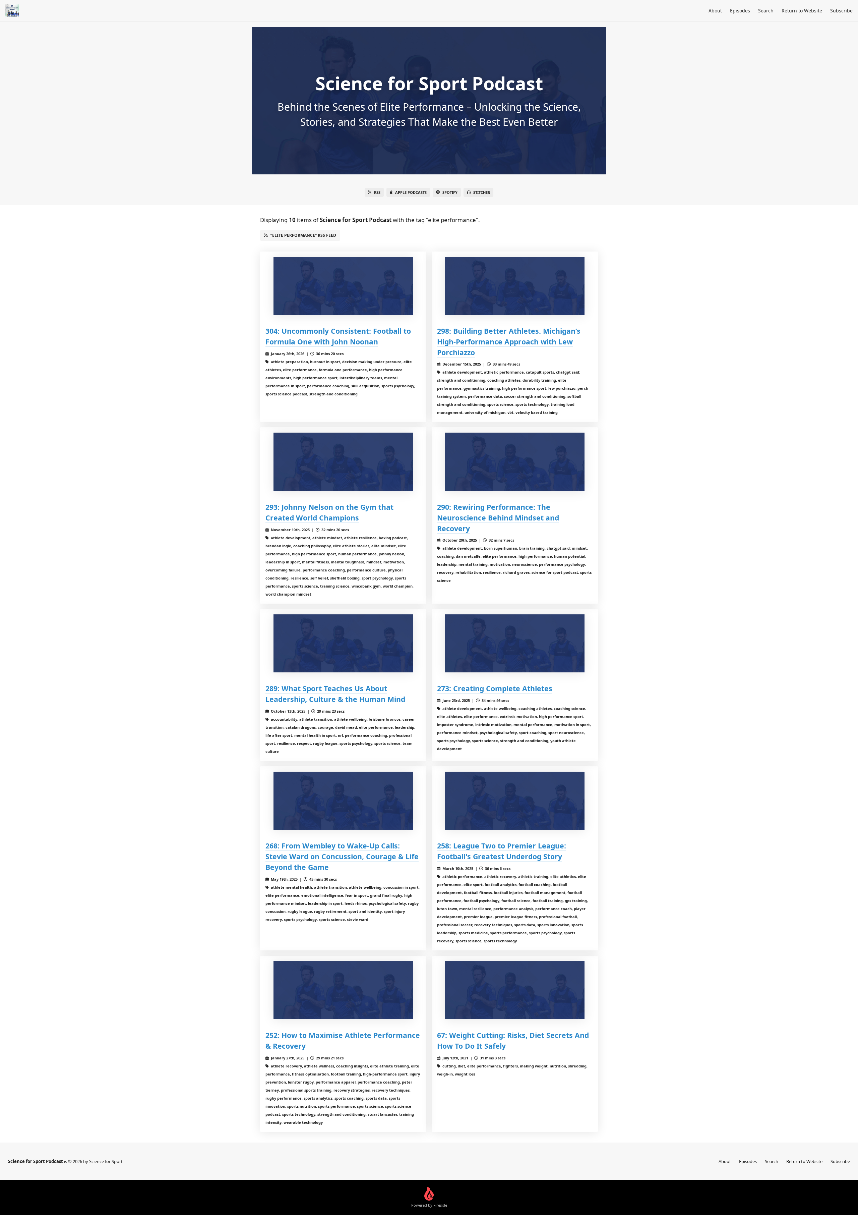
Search (766, 10)
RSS (377, 192)
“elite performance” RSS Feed (303, 235)
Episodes (740, 10)
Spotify (449, 192)
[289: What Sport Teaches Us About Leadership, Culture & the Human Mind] (343, 643)
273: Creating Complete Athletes (494, 688)
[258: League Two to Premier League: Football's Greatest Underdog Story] (515, 801)
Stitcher (481, 192)
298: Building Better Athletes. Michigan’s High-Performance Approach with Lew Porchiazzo (508, 341)
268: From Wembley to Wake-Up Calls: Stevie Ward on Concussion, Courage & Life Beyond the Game (342, 856)
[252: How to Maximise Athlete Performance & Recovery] (343, 990)
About (715, 10)
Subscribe (841, 10)
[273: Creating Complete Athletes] (515, 643)
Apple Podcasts (411, 192)
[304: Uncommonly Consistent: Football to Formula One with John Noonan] (343, 286)
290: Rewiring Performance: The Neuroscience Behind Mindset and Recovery (498, 517)
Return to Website (802, 10)
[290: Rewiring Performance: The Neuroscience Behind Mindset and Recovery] (515, 462)
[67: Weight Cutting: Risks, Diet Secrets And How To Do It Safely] (515, 990)
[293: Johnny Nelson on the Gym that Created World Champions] (343, 462)
